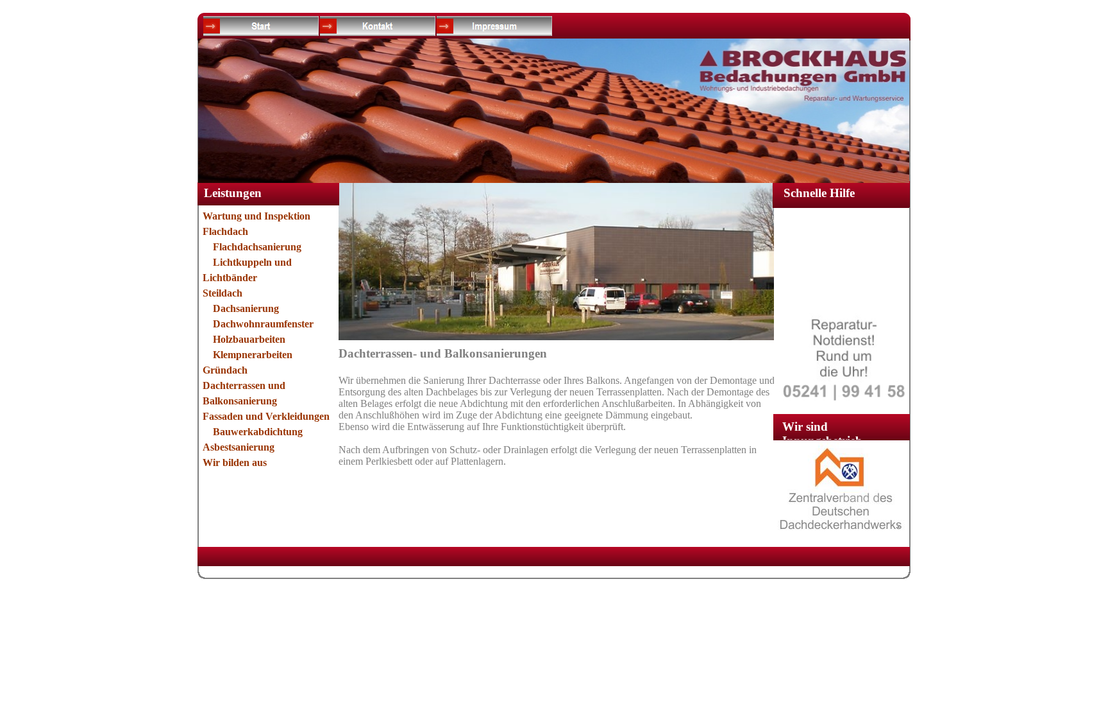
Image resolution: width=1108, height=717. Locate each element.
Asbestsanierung (238, 447)
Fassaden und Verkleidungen (266, 416)
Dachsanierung (246, 308)
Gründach (225, 370)
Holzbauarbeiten (249, 339)
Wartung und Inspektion (256, 216)
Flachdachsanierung (257, 246)
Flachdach (225, 231)
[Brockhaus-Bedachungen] (843, 296)
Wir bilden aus (235, 462)
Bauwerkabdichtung (258, 431)
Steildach (222, 293)
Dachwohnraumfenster (263, 323)
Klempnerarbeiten (252, 354)
